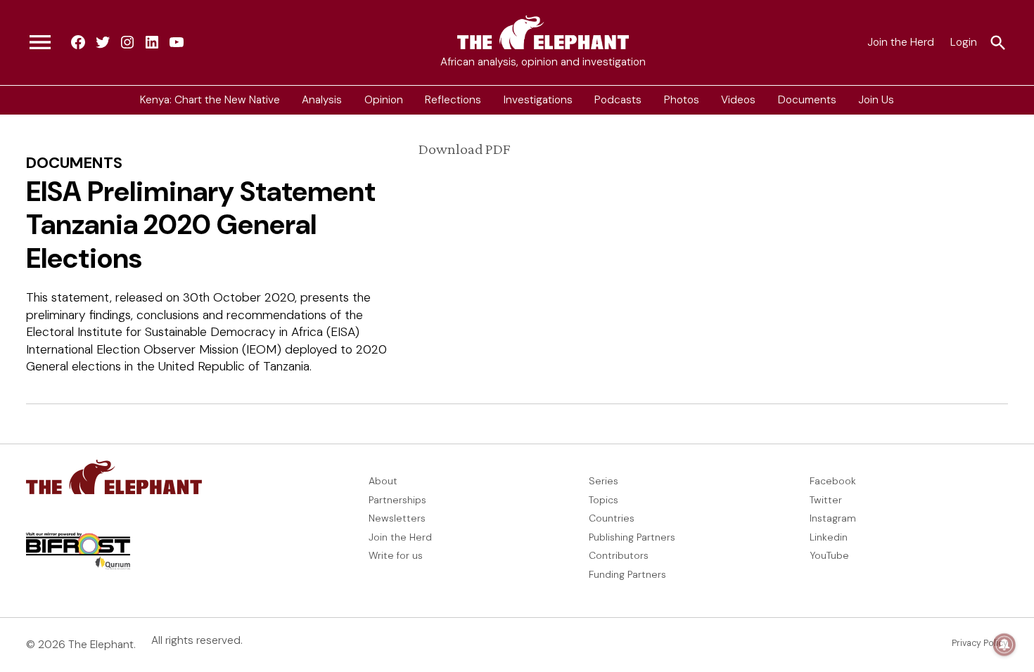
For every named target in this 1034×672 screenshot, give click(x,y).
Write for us (396, 555)
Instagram (833, 518)
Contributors (619, 555)
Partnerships (397, 499)
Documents (807, 100)
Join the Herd (900, 42)
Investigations (538, 100)
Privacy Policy (980, 643)
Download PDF (464, 148)
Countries (611, 518)
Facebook (833, 480)
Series (603, 480)
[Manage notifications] (1004, 644)
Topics (603, 499)
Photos (681, 100)
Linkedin (829, 537)
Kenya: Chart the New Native (210, 100)
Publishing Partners (632, 537)
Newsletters (397, 518)
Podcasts (618, 100)
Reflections (453, 100)
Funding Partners (627, 574)
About (383, 480)
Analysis (322, 100)
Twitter (826, 499)
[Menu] (40, 43)
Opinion (383, 100)
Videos (738, 100)
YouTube (829, 555)
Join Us (876, 100)
